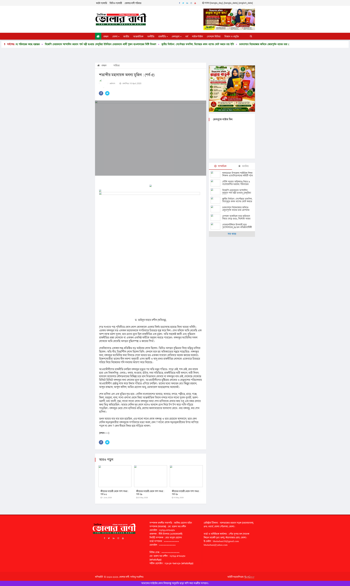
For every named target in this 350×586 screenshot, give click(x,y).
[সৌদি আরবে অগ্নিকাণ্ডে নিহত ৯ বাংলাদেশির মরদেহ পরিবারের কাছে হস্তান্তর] (216, 183)
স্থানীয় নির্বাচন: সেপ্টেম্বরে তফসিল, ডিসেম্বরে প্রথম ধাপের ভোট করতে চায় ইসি (154, 44)
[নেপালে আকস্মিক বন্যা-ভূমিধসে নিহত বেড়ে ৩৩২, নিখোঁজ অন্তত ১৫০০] (216, 217)
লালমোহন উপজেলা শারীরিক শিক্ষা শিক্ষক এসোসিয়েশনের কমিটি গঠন (237, 174)
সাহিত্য (116, 65)
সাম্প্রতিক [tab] (221, 166)
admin (112, 83)
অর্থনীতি (150, 36)
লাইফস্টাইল (197, 36)
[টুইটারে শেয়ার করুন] (107, 93)
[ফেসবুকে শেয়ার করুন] (101, 93)
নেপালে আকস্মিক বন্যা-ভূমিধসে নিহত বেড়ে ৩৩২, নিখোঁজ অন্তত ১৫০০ (236, 218)
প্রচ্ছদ (105, 36)
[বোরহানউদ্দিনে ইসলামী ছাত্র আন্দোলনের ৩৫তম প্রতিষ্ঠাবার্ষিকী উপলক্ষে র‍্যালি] (216, 226)
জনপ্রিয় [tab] (245, 166)
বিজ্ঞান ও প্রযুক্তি (231, 36)
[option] (152, 44)
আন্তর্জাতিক (138, 36)
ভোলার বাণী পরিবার (133, 3)
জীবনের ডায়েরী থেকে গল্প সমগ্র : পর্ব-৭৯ (150, 493)
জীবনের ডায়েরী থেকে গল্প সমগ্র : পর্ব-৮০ (114, 493)
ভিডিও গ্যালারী (116, 3)
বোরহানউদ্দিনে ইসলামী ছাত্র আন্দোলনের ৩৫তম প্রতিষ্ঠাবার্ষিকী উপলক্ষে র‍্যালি (237, 227)
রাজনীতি (162, 36)
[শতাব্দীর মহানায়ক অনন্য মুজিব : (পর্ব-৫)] (150, 138)
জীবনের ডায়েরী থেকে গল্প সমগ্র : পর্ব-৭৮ (186, 493)
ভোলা (114, 36)
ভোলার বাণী (124, 576)
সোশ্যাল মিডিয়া (214, 36)
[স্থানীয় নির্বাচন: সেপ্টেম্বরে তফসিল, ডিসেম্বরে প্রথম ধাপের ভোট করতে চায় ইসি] (216, 200)
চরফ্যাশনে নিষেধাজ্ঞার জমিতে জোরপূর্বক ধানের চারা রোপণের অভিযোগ (228, 44)
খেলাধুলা (176, 36)
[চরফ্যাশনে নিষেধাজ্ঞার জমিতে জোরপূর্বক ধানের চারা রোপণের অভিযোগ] (216, 208)
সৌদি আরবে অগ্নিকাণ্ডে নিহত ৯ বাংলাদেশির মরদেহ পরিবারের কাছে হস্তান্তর (236, 184)
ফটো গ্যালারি (101, 3)
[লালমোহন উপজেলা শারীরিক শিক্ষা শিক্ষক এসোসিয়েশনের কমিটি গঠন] (216, 174)
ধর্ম (186, 36)
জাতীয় (126, 36)
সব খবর (232, 234)
